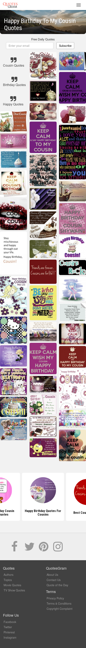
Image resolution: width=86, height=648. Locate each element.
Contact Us (54, 580)
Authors (8, 575)
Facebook (10, 622)
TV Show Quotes (14, 590)
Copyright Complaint (59, 609)
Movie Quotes (12, 585)
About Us (52, 575)
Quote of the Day (57, 585)
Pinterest (9, 632)
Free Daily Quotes (43, 39)
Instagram (10, 637)
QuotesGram (10, 5)
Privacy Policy (55, 598)
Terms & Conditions (59, 603)
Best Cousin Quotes (43, 513)
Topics (8, 580)
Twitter (8, 627)
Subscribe (65, 46)
